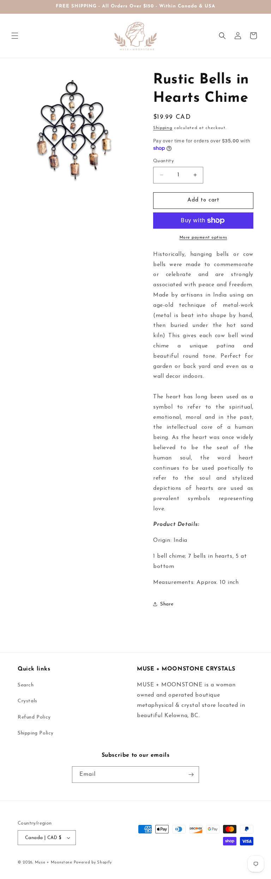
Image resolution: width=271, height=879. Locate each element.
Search (26, 685)
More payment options (203, 237)
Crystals (27, 701)
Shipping (163, 128)
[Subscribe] (191, 774)
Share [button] (167, 604)
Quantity (163, 161)
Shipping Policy (36, 733)
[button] (15, 35)
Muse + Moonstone (54, 863)
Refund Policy (34, 717)
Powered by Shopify (93, 863)
